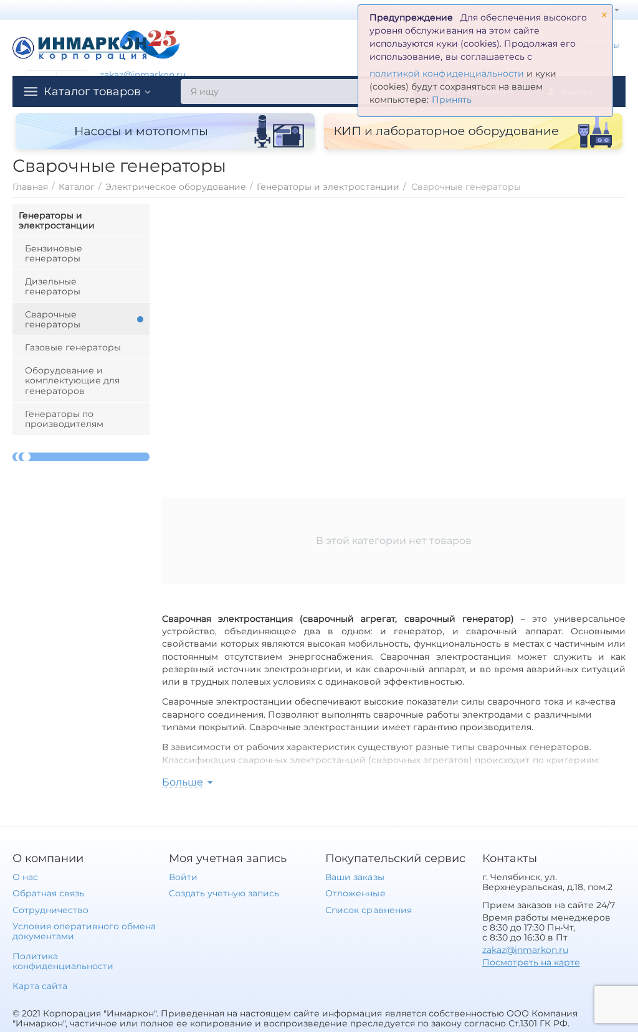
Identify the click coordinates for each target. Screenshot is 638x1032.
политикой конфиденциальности (446, 73)
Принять (452, 99)
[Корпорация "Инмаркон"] (96, 43)
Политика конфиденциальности (62, 961)
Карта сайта (39, 986)
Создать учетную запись (224, 893)
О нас (25, 877)
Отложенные (355, 893)
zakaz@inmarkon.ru (143, 75)
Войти (183, 877)
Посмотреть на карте (531, 962)
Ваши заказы (354, 877)
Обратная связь (48, 893)
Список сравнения (368, 910)
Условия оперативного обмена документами (84, 931)
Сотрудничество (50, 910)
